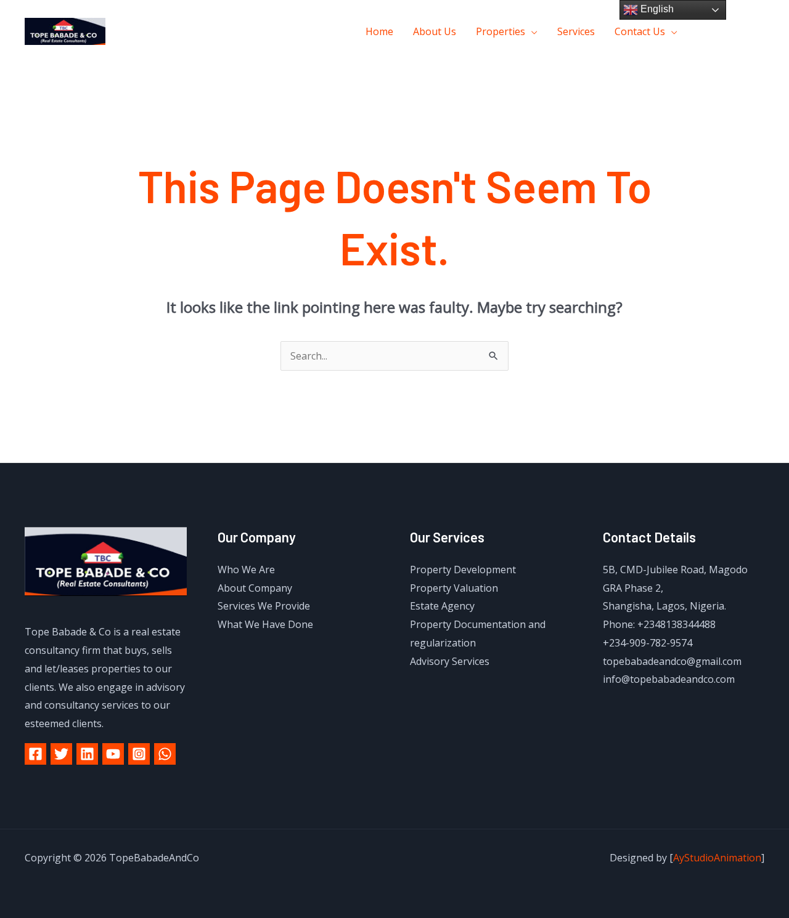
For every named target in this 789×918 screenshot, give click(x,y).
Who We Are (246, 569)
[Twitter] (732, 31)
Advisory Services (449, 661)
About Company (255, 588)
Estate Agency (442, 606)
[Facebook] (704, 31)
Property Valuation (454, 588)
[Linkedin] (87, 754)
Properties (500, 31)
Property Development (463, 569)
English (656, 9)
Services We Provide (264, 606)
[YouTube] (113, 754)
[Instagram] (759, 31)
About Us (434, 31)
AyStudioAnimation (717, 857)
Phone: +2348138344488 (659, 624)
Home (379, 31)
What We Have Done (265, 624)
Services (576, 31)
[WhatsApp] (165, 754)
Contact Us (640, 31)
